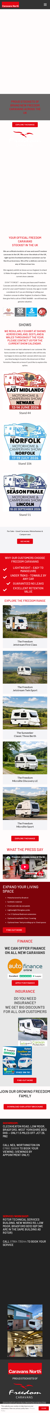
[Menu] (45, 4)
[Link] (10, 4)
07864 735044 (18, 1241)
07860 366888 (11, 1148)
